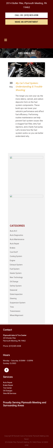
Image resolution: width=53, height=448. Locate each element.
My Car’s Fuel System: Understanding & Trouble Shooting (29, 86)
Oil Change (14, 282)
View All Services (9, 393)
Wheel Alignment (16, 315)
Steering (13, 298)
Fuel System (14, 269)
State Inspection (16, 294)
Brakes (12, 248)
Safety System (16, 286)
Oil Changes (7, 391)
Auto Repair (14, 244)
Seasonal (13, 290)
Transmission (15, 311)
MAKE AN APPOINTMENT (26, 22)
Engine (12, 260)
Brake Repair (8, 385)
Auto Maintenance (17, 239)
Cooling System (16, 256)
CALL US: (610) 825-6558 (26, 15)
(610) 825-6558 (15, 346)
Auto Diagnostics (16, 235)
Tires (12, 307)
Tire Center (7, 388)
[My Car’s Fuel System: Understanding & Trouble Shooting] (26, 69)
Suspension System (17, 303)
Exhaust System (16, 265)
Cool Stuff (14, 252)
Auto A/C (13, 231)
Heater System (16, 273)
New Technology (16, 277)
